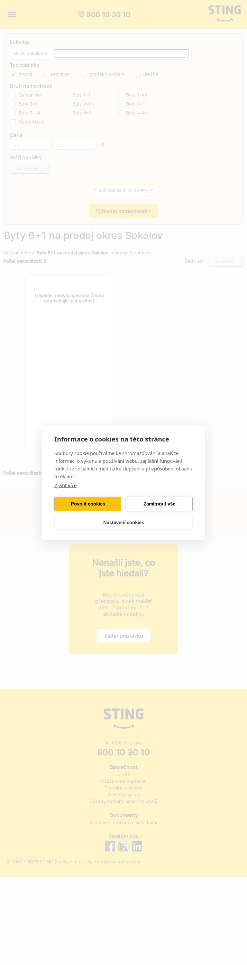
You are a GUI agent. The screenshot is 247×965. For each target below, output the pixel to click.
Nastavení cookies (123, 522)
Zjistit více (65, 485)
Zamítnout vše (159, 503)
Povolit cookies (88, 503)
